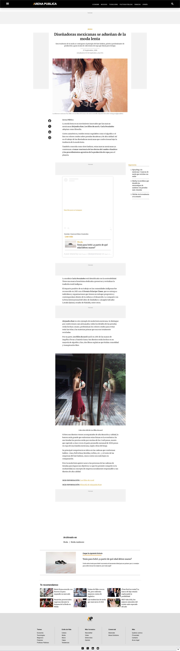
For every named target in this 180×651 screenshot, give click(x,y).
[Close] (101, 311)
